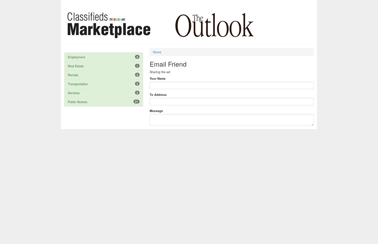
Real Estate (76, 66)
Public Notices (77, 102)
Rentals (73, 75)
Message (156, 111)
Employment (76, 57)
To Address (158, 94)
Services (74, 93)
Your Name (158, 78)
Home (157, 52)
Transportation (78, 84)
